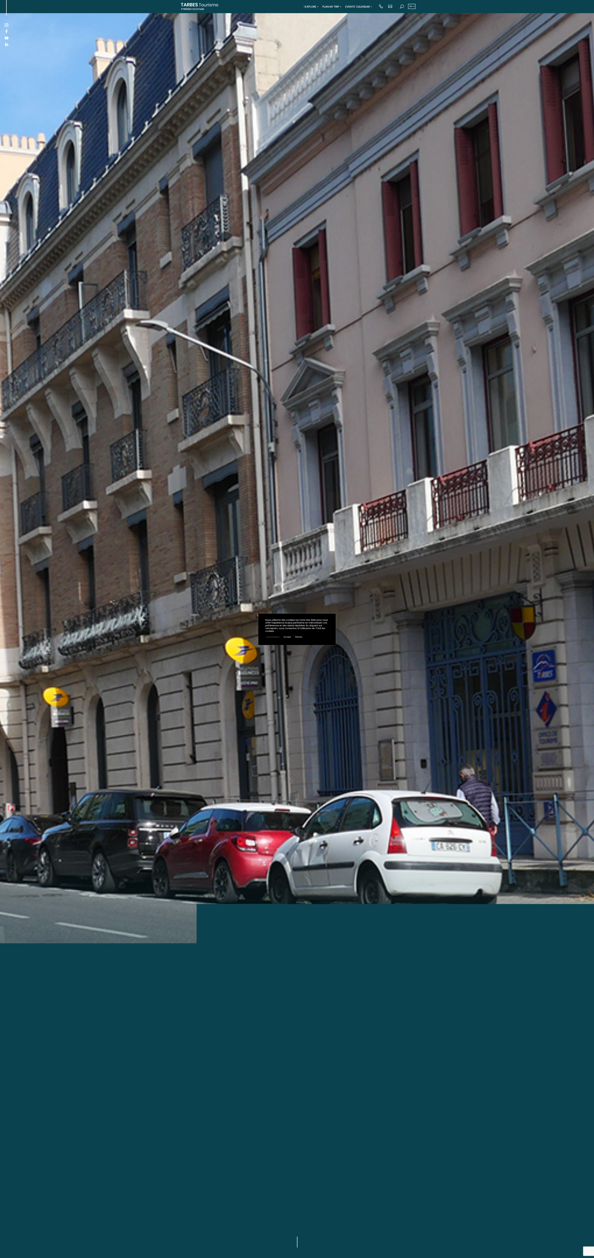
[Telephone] (381, 7)
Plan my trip (330, 7)
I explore (310, 7)
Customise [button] (272, 637)
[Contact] (390, 7)
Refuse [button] (298, 636)
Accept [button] (287, 636)
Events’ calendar (357, 7)
